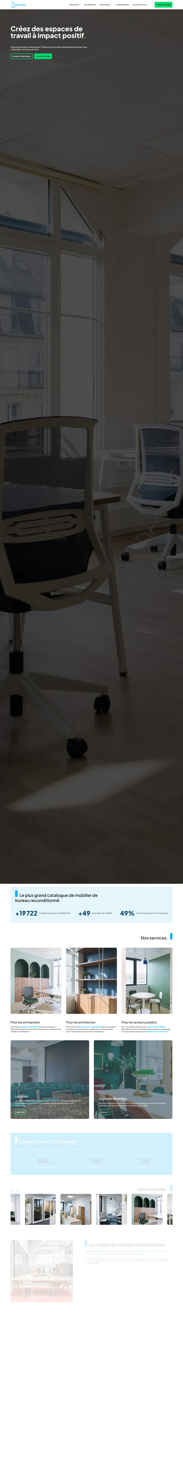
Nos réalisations (90, 5)
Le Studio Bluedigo (122, 5)
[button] (75, 4)
